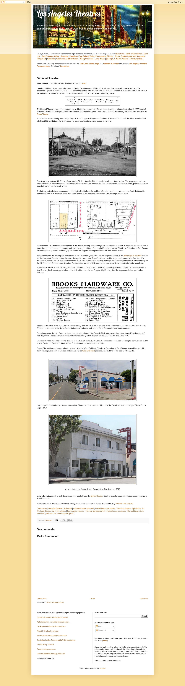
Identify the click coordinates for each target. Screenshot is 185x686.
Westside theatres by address (48, 631)
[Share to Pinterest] (71, 520)
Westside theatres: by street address (51, 511)
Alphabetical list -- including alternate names (53, 622)
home (105, 641)
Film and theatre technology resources (51, 654)
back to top (42, 509)
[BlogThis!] (63, 520)
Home (93, 598)
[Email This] (61, 520)
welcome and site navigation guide (59, 514)
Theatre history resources (46, 649)
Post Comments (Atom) (55, 602)
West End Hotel (88, 351)
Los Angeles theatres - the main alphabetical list (86, 511)
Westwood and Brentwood (83, 509)
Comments (102, 631)
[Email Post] (56, 520)
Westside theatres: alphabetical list (130, 509)
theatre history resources (116, 511)
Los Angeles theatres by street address (51, 626)
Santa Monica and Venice (105, 509)
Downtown (119, 54)
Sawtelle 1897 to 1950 (124, 504)
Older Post (144, 598)
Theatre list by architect (45, 645)
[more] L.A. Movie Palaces (117, 59)
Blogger (102, 668)
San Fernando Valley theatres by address (52, 635)
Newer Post (42, 598)
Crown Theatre (42, 114)
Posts (100, 626)
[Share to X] (66, 520)
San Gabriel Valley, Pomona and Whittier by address (56, 640)
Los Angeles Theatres (68, 13)
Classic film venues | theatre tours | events (52, 617)
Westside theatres (55, 509)
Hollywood (68, 509)
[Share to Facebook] (68, 520)
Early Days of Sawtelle (133, 256)
